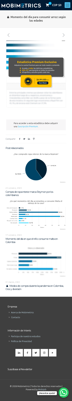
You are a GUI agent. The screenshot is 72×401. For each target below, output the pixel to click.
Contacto (15, 317)
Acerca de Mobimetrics (22, 312)
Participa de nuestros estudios (25, 336)
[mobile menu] (67, 5)
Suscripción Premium (28, 126)
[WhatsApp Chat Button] (64, 393)
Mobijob (42, 389)
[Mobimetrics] (21, 5)
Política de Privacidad (21, 341)
